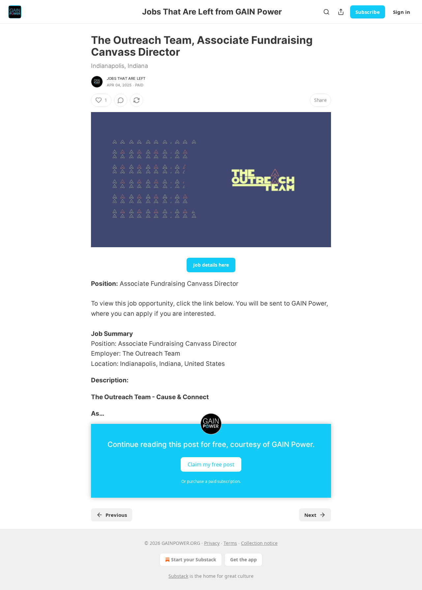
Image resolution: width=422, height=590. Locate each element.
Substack (178, 576)
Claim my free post (211, 464)
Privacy (212, 543)
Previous (116, 515)
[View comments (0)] (120, 100)
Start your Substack (193, 559)
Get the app (243, 559)
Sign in (401, 12)
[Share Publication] (340, 11)
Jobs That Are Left (126, 78)
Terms (230, 543)
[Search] (326, 11)
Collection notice (259, 543)
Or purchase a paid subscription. (211, 481)
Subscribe (367, 12)
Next (310, 515)
